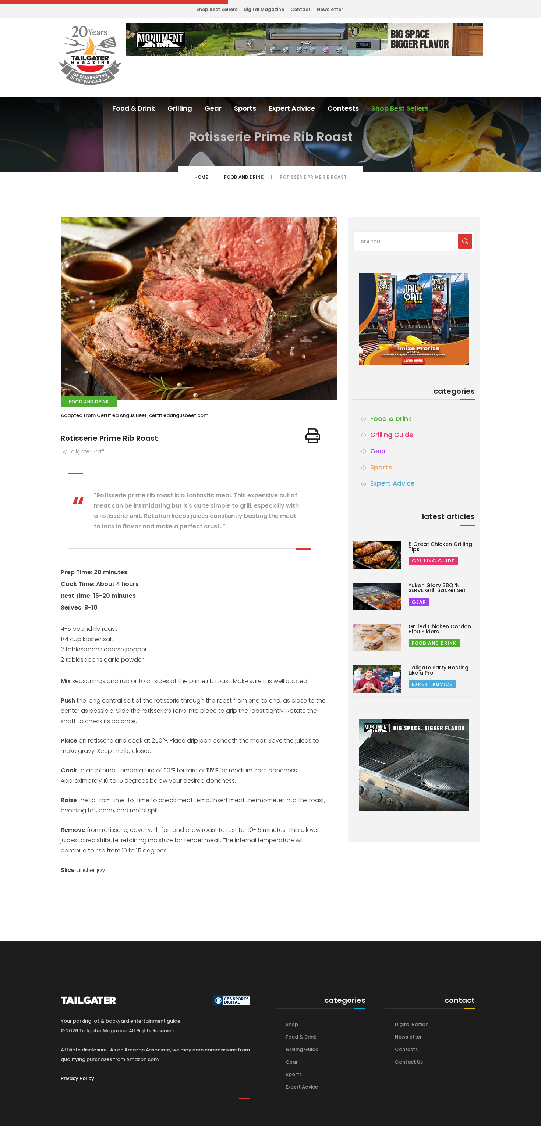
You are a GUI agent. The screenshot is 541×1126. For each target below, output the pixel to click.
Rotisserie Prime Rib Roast (109, 438)
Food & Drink (133, 108)
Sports (245, 108)
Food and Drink (244, 177)
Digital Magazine (264, 9)
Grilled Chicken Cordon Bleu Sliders (440, 629)
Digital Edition (411, 1024)
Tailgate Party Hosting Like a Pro (438, 670)
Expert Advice (292, 108)
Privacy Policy (77, 1078)
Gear (213, 108)
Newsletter (330, 9)
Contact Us (409, 1061)
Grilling (179, 108)
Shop (292, 1024)
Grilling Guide (391, 434)
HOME (201, 177)
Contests (343, 108)
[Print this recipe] (312, 435)
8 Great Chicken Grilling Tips (440, 546)
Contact (300, 9)
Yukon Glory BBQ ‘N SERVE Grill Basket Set (437, 588)
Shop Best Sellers (216, 9)
